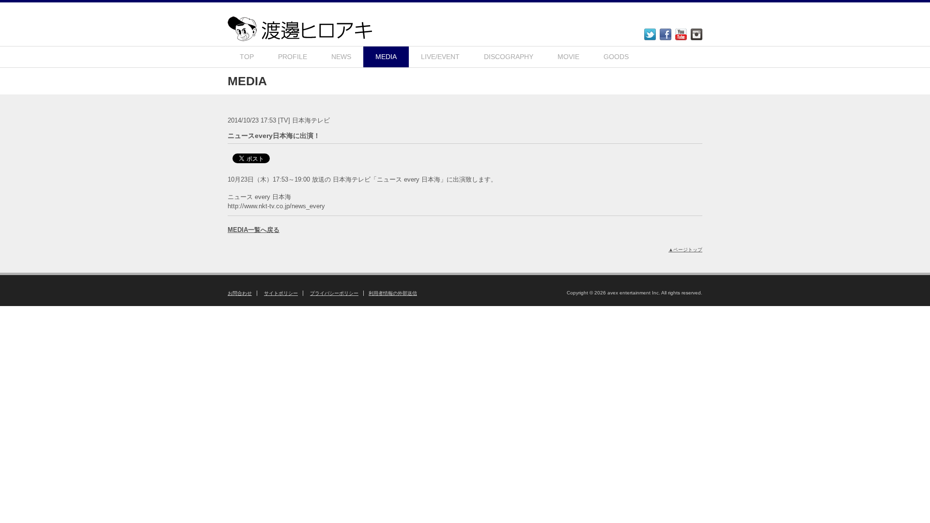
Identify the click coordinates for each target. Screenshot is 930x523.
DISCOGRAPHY (508, 57)
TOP (247, 57)
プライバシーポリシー (334, 293)
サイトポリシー (281, 293)
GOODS (616, 57)
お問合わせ (240, 293)
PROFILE (292, 57)
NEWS (341, 57)
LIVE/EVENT (440, 57)
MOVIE (568, 57)
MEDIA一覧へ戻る (253, 229)
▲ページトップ (685, 249)
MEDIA (386, 57)
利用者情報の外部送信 (393, 293)
